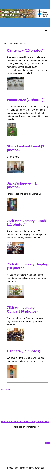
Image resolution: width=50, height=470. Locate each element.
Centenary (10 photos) (25, 50)
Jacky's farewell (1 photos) (22, 185)
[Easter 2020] (12, 136)
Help (47, 443)
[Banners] (12, 377)
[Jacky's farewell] (12, 210)
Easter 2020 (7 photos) (25, 100)
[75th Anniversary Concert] (15, 340)
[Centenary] (15, 89)
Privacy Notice (13, 468)
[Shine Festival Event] (15, 173)
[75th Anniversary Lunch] (15, 254)
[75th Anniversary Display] (15, 297)
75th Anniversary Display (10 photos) (27, 266)
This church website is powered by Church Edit (25, 421)
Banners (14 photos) (23, 351)
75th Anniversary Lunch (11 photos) (26, 222)
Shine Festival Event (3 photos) (25, 148)
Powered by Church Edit (32, 468)
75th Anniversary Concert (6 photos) (22, 309)
